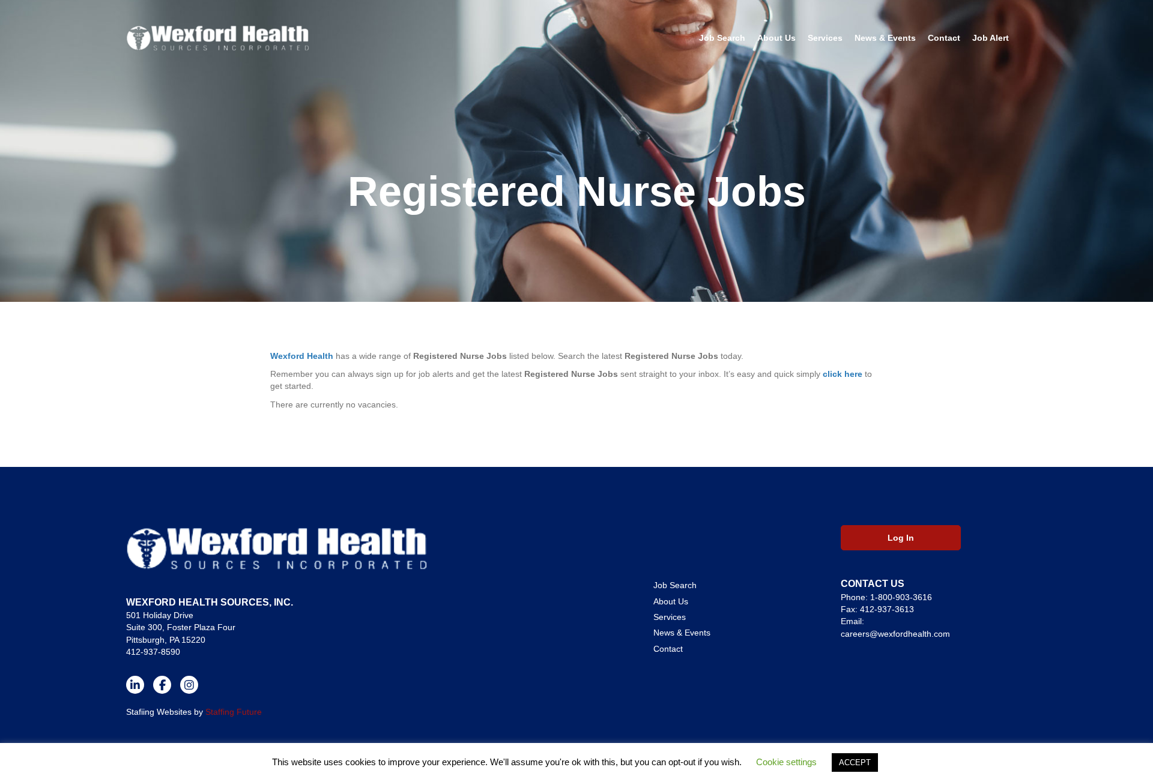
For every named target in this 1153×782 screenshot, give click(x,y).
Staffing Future (233, 712)
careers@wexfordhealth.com (895, 634)
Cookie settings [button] (786, 762)
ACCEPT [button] (855, 762)
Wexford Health (301, 356)
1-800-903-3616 (901, 597)
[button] (135, 685)
